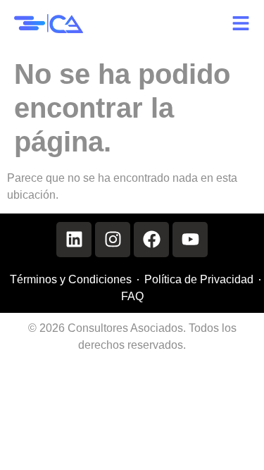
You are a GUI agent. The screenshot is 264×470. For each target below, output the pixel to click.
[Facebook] (151, 239)
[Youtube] (190, 239)
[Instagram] (112, 239)
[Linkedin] (74, 239)
